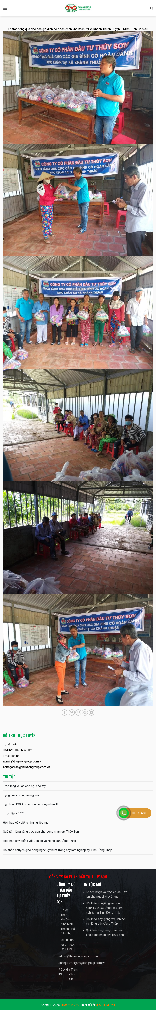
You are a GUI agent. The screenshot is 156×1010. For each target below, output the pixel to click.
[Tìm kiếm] (151, 8)
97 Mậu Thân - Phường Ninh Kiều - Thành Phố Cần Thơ (68, 921)
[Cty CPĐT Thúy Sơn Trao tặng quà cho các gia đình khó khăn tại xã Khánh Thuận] (78, 8)
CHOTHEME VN (105, 1004)
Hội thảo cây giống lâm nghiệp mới (26, 822)
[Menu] (5, 8)
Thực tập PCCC (13, 813)
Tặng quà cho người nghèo (21, 795)
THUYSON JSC (69, 1004)
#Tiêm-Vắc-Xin (74, 974)
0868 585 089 (139, 813)
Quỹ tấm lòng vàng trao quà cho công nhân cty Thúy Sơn (41, 832)
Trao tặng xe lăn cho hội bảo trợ (24, 786)
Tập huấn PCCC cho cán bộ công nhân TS (31, 804)
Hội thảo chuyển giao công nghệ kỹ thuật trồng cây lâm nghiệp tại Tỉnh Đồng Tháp (57, 850)
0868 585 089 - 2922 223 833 (68, 945)
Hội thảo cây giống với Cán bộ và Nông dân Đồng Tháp (39, 841)
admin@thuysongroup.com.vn (78, 956)
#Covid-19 (63, 972)
